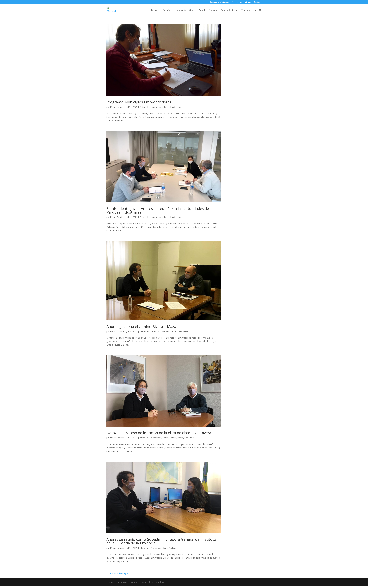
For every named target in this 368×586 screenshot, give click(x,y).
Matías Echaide (117, 107)
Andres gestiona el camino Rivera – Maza (141, 326)
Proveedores (237, 2)
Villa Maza (183, 331)
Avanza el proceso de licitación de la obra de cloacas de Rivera (158, 432)
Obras (192, 10)
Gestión (166, 10)
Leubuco (155, 331)
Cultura (143, 107)
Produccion (175, 107)
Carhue (143, 217)
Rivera (175, 331)
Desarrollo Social (229, 10)
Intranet (248, 2)
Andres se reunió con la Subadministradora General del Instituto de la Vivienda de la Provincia (161, 541)
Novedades (164, 107)
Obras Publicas (169, 437)
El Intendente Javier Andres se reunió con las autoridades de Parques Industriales (157, 210)
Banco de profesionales (219, 2)
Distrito (155, 10)
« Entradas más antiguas (117, 573)
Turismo (212, 10)
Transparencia (248, 10)
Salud (202, 10)
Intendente (152, 107)
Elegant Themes (128, 582)
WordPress (161, 582)
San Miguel (189, 437)
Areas (180, 10)
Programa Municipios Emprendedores (138, 102)
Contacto (258, 2)
